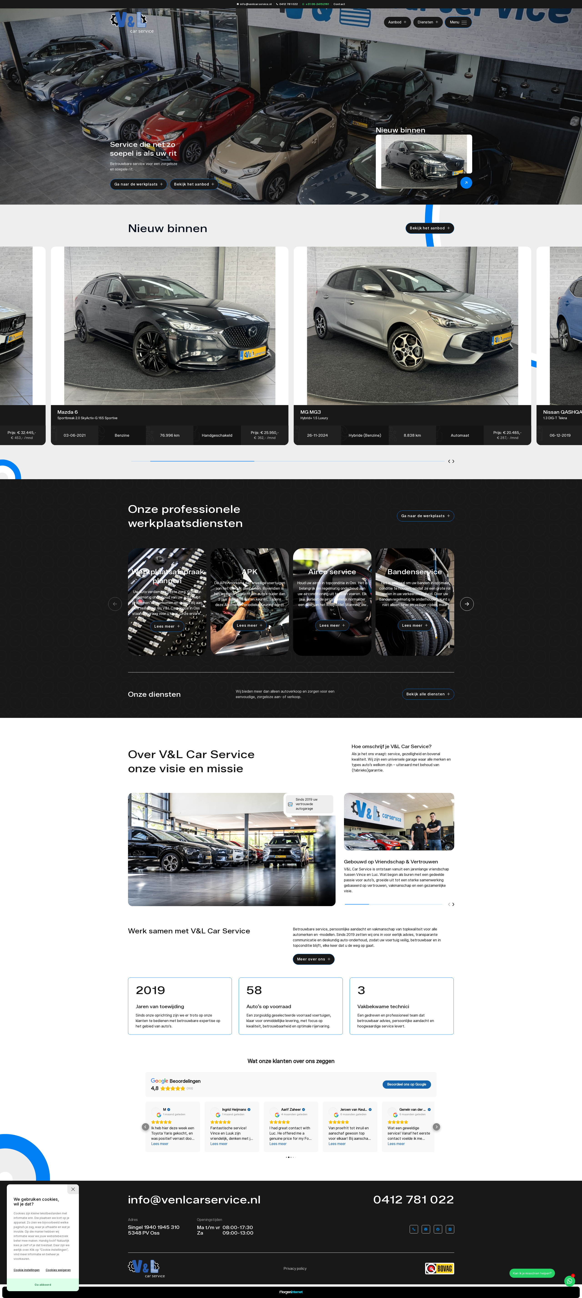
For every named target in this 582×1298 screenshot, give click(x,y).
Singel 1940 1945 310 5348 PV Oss (154, 1230)
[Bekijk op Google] (155, 1111)
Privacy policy (294, 1268)
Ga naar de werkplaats (136, 184)
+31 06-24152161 (317, 4)
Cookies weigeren (58, 1270)
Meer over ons (311, 959)
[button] (449, 461)
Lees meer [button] (159, 1144)
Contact (339, 4)
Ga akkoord (43, 1284)
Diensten (425, 22)
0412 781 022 (288, 4)
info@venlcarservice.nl (256, 4)
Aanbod (394, 22)
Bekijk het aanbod (191, 184)
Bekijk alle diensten (425, 694)
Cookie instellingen (27, 1270)
